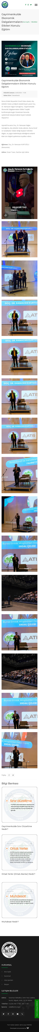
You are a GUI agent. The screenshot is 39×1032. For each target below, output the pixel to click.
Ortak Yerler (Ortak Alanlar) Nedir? (18, 874)
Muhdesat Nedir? (10, 922)
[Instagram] (28, 5)
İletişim (6, 984)
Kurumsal (7, 976)
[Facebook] (25, 5)
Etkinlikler (34, 22)
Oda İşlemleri (8, 980)
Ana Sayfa (26, 22)
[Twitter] (31, 5)
